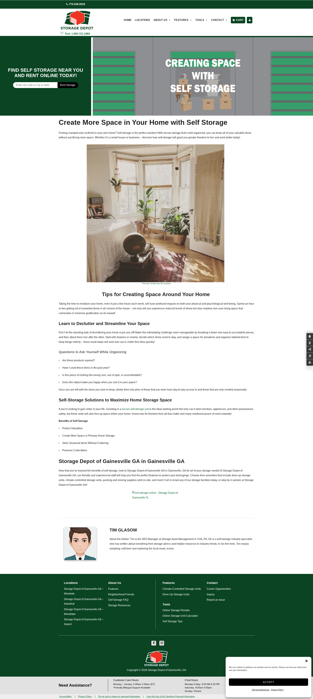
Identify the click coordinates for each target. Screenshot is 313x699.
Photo (144, 283)
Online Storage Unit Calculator (180, 615)
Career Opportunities (219, 588)
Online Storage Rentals (176, 610)
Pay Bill (249, 20)
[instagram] (161, 643)
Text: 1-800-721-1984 (76, 33)
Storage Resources (119, 605)
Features (113, 588)
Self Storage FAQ (118, 599)
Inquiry (211, 594)
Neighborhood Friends (121, 594)
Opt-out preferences (260, 690)
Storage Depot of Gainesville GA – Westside (84, 591)
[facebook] (153, 643)
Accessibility (66, 696)
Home (128, 20)
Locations (142, 20)
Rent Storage (67, 85)
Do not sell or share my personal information (119, 696)
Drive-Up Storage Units (176, 594)
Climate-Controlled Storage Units (182, 588)
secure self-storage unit (135, 409)
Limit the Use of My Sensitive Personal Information (171, 696)
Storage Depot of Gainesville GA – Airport (84, 622)
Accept (268, 682)
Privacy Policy (277, 690)
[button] (306, 661)
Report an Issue (216, 599)
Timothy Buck (155, 283)
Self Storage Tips (172, 621)
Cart (240, 20)
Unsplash (167, 283)
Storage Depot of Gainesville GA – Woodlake (84, 611)
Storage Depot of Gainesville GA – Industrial (84, 601)
